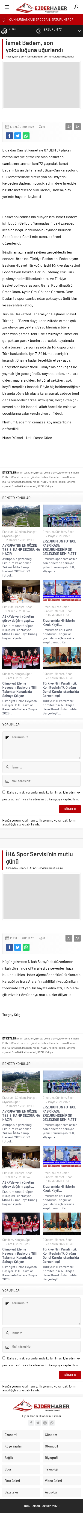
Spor (22, 56)
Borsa (38, 472)
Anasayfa (11, 56)
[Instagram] (45, 1423)
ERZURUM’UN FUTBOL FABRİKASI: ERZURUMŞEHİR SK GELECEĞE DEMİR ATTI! (61, 547)
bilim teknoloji (25, 472)
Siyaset (7, 536)
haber (45, 477)
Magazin (27, 481)
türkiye (49, 486)
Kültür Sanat (14, 481)
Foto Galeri (62, 607)
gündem (35, 477)
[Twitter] (38, 1423)
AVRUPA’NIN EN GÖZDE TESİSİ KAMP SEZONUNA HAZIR (21, 549)
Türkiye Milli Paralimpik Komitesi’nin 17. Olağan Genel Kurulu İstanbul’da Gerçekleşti (61, 689)
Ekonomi (64, 472)
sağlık (62, 481)
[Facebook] (31, 1423)
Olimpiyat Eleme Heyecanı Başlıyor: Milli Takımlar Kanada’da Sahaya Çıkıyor (19, 689)
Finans (75, 472)
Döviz (47, 472)
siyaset (6, 486)
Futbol (6, 477)
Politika (52, 481)
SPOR (40, 486)
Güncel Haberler (20, 477)
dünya (54, 472)
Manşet (32, 532)
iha (4, 481)
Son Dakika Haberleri (24, 486)
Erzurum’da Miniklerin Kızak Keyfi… (59, 622)
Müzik (44, 481)
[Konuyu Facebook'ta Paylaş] (9, 135)
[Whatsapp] (52, 1423)
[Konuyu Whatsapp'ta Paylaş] (26, 135)
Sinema (71, 481)
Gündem (20, 532)
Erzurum (8, 532)
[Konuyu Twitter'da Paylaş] (17, 135)
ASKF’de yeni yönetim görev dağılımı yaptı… (18, 618)
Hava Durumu (68, 477)
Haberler (54, 477)
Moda (36, 481)
